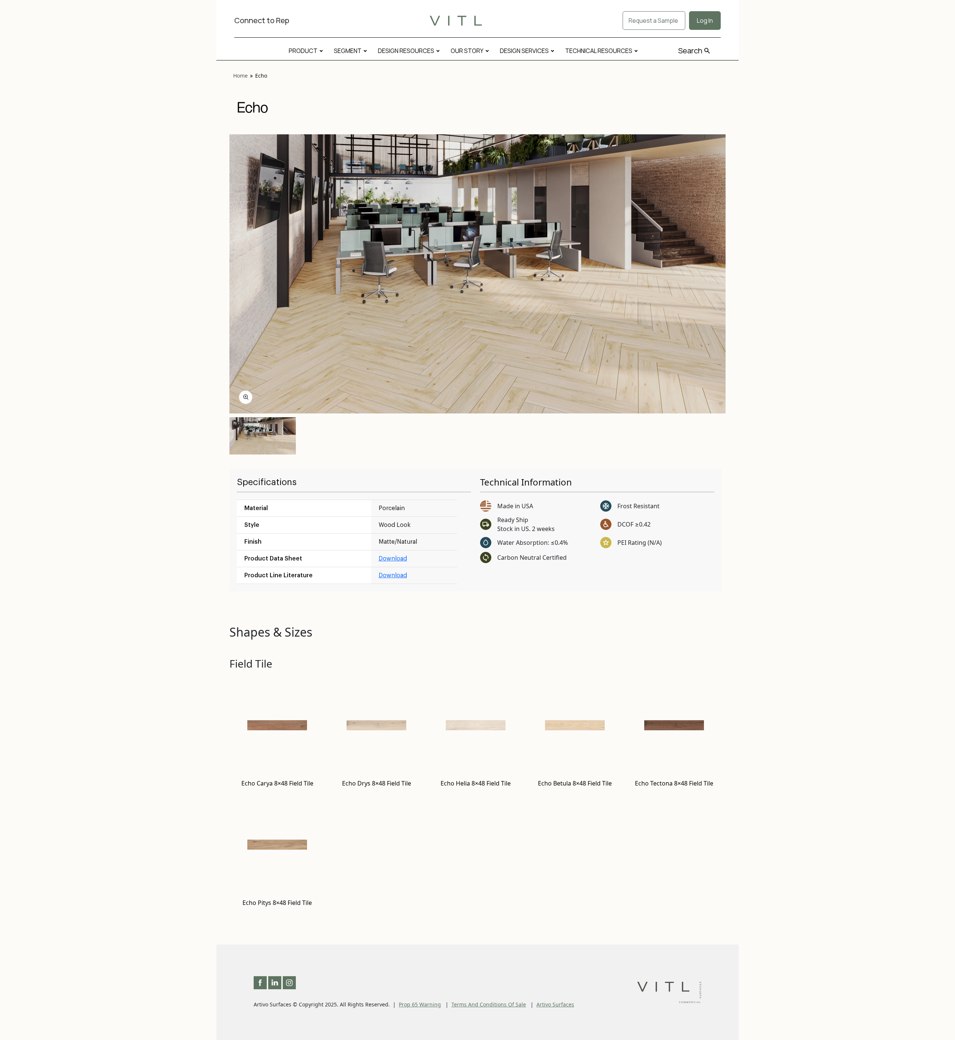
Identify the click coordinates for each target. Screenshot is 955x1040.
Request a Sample (654, 20)
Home (240, 75)
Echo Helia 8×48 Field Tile (476, 783)
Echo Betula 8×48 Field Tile (575, 783)
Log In (705, 20)
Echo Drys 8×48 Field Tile (376, 783)
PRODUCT (303, 51)
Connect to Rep (261, 20)
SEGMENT (347, 51)
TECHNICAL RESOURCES (598, 51)
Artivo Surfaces (555, 1004)
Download (393, 559)
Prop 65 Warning (420, 1004)
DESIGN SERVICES (524, 51)
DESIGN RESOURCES (406, 51)
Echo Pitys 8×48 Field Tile (277, 903)
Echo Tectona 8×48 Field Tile (674, 783)
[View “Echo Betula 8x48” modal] (246, 397)
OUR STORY (467, 51)
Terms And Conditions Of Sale (488, 1004)
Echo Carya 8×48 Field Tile (277, 783)
